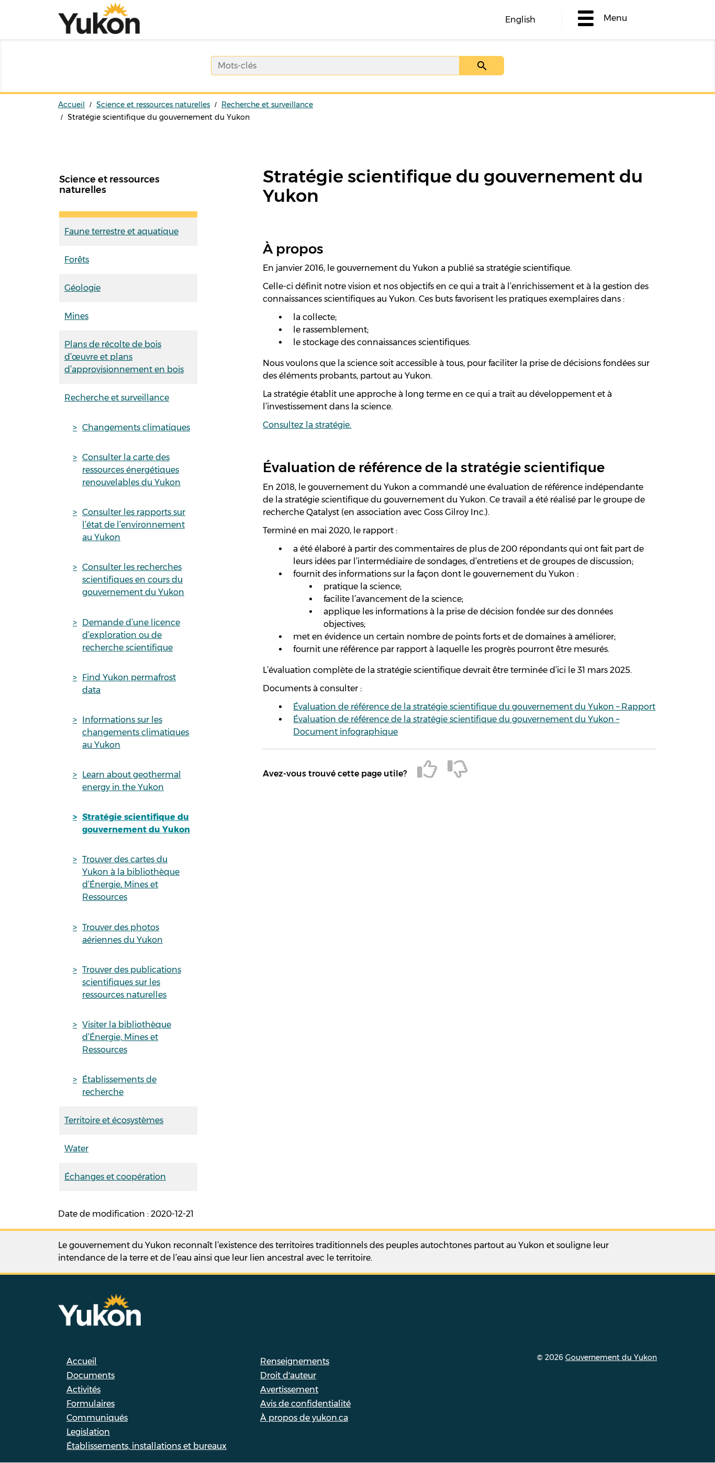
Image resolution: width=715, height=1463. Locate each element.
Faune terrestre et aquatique (121, 231)
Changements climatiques (136, 427)
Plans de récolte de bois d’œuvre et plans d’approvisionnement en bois (124, 356)
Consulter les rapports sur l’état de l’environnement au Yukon (133, 524)
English (520, 20)
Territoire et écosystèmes (113, 1120)
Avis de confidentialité (305, 1404)
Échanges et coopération (115, 1177)
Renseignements (294, 1361)
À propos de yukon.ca (304, 1418)
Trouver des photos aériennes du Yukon (122, 933)
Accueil (71, 104)
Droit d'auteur (288, 1375)
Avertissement (289, 1390)
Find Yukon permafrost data (129, 683)
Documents (90, 1375)
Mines (76, 316)
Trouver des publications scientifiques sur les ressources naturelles (131, 982)
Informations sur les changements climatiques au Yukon (135, 732)
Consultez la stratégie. (307, 425)
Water (76, 1148)
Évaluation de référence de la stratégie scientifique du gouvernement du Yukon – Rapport (474, 707)
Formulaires (90, 1404)
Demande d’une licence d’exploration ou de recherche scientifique (131, 635)
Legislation (88, 1432)
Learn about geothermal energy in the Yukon (131, 781)
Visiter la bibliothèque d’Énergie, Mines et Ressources (126, 1037)
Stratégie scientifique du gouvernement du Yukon (136, 823)
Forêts (76, 260)
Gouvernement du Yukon (611, 1357)
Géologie (82, 288)
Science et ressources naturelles (153, 104)
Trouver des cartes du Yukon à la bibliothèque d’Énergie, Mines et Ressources (131, 878)
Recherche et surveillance (267, 104)
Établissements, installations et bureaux (146, 1446)
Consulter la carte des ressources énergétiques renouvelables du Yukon (131, 469)
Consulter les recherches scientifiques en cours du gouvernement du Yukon (133, 579)
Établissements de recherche (119, 1086)
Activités (83, 1390)
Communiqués (97, 1418)
